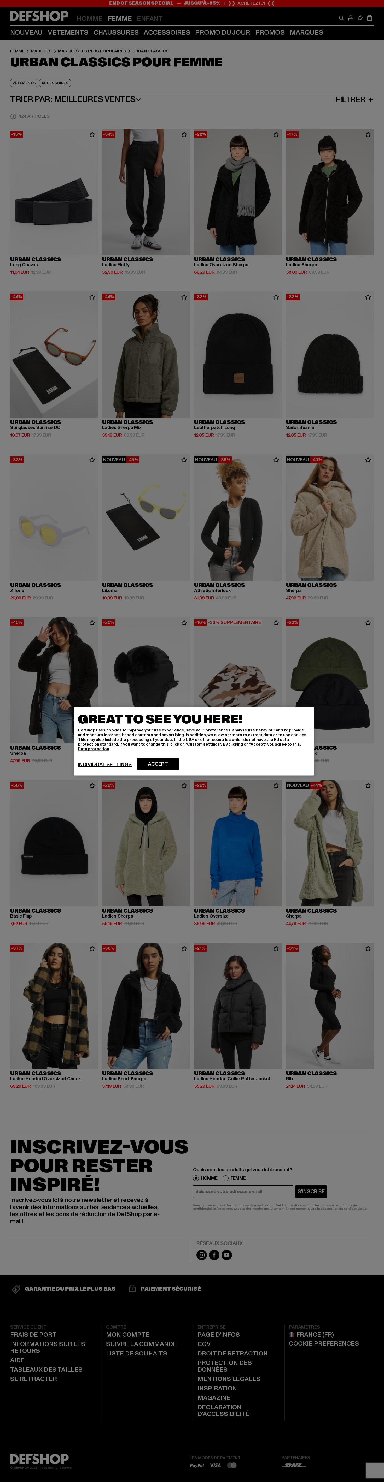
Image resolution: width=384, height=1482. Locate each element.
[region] (194, 741)
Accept (158, 763)
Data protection (93, 749)
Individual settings (105, 764)
